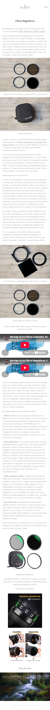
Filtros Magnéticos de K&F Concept (32, 31)
